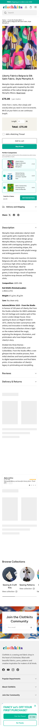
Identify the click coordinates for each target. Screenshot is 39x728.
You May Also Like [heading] (19, 394)
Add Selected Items (28, 198)
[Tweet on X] (9, 215)
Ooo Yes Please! (20, 716)
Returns (11, 696)
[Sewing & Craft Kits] (9, 552)
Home (4, 20)
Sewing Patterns (27, 563)
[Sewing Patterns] (27, 552)
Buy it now (20, 146)
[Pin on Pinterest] (18, 215)
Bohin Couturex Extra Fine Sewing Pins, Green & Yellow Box (21, 187)
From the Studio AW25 (15, 20)
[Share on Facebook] (14, 215)
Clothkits (9, 692)
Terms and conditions (22, 696)
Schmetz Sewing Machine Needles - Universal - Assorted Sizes (20, 176)
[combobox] (19, 12)
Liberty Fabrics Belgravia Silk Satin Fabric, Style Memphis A (16, 22)
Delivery (4, 696)
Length (14, 121)
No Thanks (20, 723)
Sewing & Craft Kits (10, 564)
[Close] (35, 705)
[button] (30, 7)
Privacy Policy (6, 698)
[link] (19, 459)
